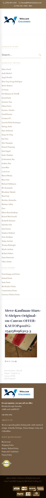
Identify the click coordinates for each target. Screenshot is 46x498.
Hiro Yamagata (7, 143)
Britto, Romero (7, 86)
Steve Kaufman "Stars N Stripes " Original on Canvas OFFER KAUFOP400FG (13, 375)
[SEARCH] (40, 55)
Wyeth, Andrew (7, 249)
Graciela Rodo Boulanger (11, 123)
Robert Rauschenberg (10, 213)
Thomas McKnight (9, 245)
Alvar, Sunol (6, 69)
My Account (6, 442)
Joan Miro (5, 167)
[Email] (16, 361)
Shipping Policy (8, 445)
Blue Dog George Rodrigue (12, 82)
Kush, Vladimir (7, 155)
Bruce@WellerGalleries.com (31, 3)
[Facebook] (5, 361)
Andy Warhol (7, 73)
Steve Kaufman (7, 237)
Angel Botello (7, 77)
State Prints (6, 282)
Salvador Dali (7, 225)
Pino (3, 208)
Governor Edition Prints (11, 295)
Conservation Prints (9, 291)
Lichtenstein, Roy (8, 159)
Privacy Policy (7, 455)
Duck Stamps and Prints (11, 274)
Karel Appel (6, 151)
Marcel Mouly (7, 176)
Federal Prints (7, 278)
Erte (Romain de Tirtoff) (10, 94)
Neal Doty (5, 196)
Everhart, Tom (7, 102)
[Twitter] (7, 361)
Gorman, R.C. (6, 118)
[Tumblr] (12, 361)
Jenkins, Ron (6, 163)
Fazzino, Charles (8, 110)
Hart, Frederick (7, 131)
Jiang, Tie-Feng (7, 135)
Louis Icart (6, 172)
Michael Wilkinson (9, 184)
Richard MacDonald (9, 217)
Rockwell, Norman (8, 221)
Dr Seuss (5, 90)
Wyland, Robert (7, 253)
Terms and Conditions (10, 452)
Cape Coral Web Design (13, 481)
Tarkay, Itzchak (7, 241)
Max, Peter (6, 180)
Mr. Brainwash (7, 188)
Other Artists (6, 262)
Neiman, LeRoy (7, 204)
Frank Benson (7, 114)
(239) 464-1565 (11, 3)
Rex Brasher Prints (9, 286)
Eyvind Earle (6, 98)
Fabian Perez (6, 106)
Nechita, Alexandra (9, 200)
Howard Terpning (8, 147)
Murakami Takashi (9, 192)
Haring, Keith (7, 127)
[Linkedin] (13, 361)
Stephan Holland (8, 233)
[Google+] (10, 361)
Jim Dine (5, 139)
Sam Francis (6, 229)
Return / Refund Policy (10, 448)
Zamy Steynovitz (8, 257)
